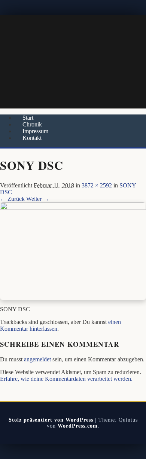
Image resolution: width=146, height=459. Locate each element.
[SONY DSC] (73, 208)
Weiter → (37, 199)
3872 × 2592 (97, 185)
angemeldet (37, 359)
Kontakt (32, 138)
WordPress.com (78, 426)
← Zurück (12, 199)
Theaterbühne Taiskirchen (73, 61)
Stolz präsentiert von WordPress (51, 420)
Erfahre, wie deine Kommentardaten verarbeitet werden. (66, 379)
